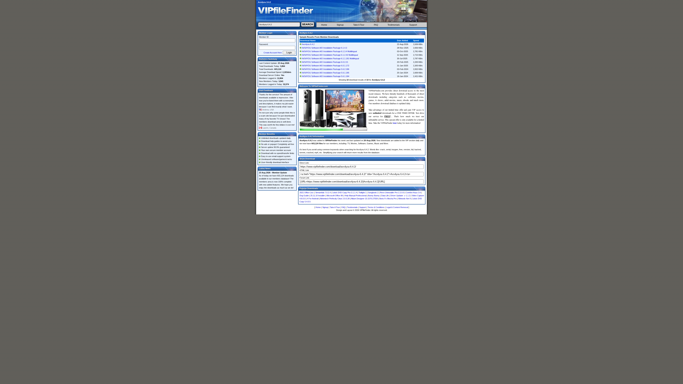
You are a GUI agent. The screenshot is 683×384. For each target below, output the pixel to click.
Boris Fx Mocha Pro (388, 199)
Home (324, 25)
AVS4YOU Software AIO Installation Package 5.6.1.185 (325, 73)
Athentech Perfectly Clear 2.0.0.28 (335, 199)
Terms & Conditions (376, 207)
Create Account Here (273, 53)
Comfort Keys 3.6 (413, 192)
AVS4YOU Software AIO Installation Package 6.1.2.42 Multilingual (330, 55)
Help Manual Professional (355, 195)
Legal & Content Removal (397, 207)
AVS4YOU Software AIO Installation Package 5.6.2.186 (325, 69)
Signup (340, 25)
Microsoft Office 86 (335, 195)
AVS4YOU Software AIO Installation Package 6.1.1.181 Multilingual (330, 58)
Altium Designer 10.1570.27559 (364, 199)
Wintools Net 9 (404, 199)
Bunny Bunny (374, 195)
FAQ (376, 25)
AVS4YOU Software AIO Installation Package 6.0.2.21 (325, 62)
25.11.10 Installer (317, 195)
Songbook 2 (373, 192)
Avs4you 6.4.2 (308, 44)
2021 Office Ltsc (307, 192)
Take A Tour (358, 25)
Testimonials (394, 25)
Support (413, 25)
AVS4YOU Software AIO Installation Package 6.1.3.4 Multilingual (329, 51)
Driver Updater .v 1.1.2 (400, 195)
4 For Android (313, 199)
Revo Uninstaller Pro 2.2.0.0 (392, 192)
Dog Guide (304, 195)
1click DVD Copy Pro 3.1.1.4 (344, 192)
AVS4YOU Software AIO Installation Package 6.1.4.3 (324, 48)
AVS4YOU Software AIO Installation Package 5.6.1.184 (325, 76)
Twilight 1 (362, 192)
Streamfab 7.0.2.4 (323, 192)
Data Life (385, 195)
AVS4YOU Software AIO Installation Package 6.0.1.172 (325, 66)
